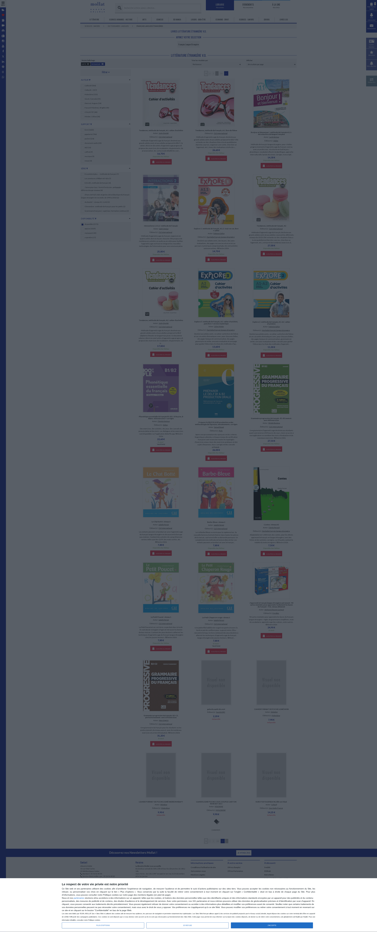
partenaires (79, 898)
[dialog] (188, 905)
